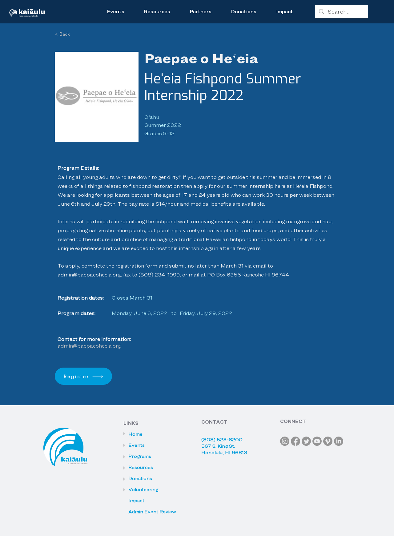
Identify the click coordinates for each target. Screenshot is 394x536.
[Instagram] (284, 441)
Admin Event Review (147, 511)
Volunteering (143, 489)
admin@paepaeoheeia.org (89, 275)
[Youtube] (317, 441)
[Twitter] (306, 441)
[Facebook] (295, 441)
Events (136, 445)
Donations (140, 478)
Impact (136, 500)
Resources (140, 467)
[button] (157, 11)
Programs (139, 456)
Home (135, 434)
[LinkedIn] (338, 441)
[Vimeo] (327, 441)
